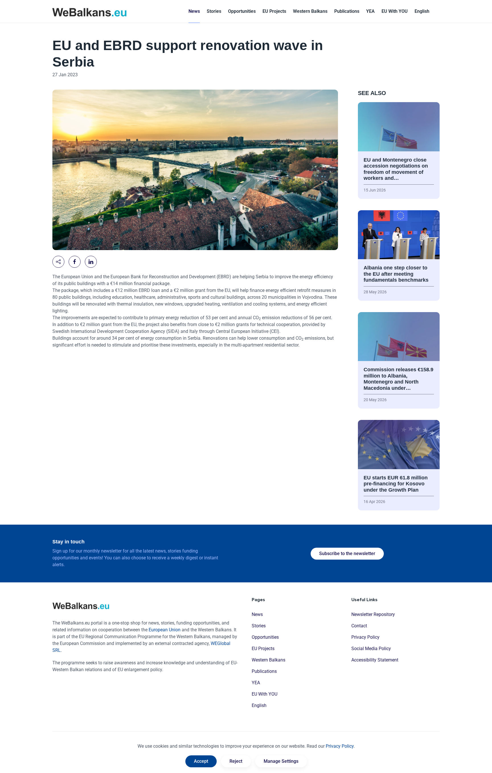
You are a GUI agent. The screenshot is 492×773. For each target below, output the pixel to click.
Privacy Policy (365, 637)
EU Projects (274, 11)
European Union (165, 629)
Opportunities (242, 11)
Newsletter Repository (373, 614)
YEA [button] (370, 11)
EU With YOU (395, 11)
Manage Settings (281, 761)
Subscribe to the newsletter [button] (347, 553)
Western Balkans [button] (310, 11)
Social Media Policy (371, 648)
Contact (359, 625)
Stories (214, 11)
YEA (256, 682)
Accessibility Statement (374, 660)
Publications (346, 11)
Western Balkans (268, 660)
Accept (201, 761)
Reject (235, 761)
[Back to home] (89, 11)
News (194, 11)
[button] (422, 11)
